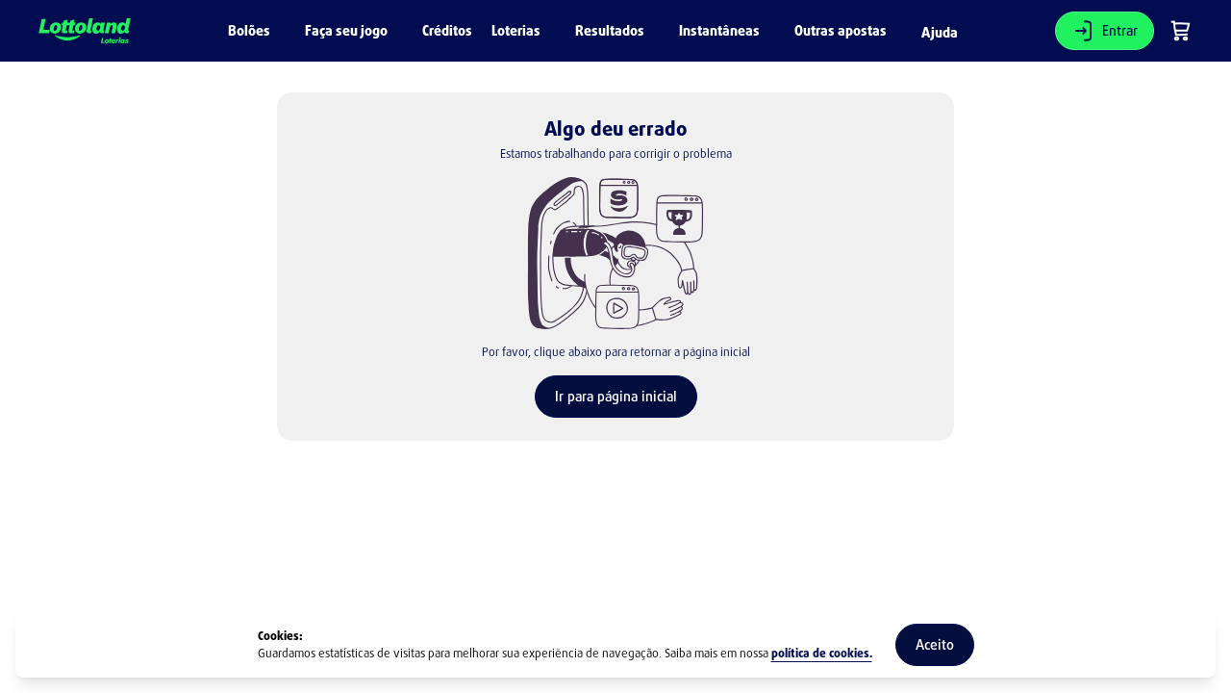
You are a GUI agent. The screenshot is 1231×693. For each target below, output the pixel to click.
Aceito (935, 644)
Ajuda (939, 32)
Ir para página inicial (616, 396)
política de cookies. (821, 653)
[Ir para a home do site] (84, 31)
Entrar (1120, 30)
